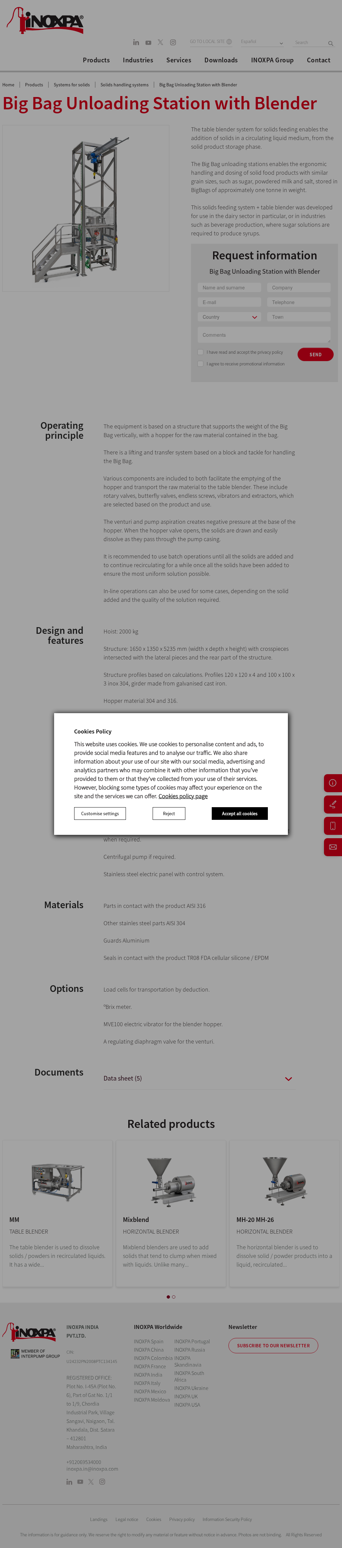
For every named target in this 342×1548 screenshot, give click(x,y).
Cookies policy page (183, 796)
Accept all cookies (240, 814)
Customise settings (100, 814)
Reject (169, 814)
